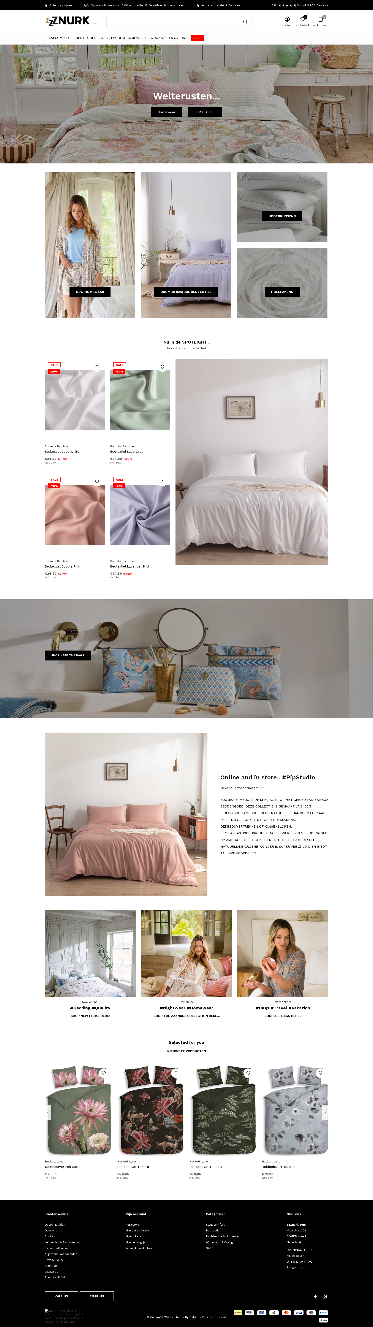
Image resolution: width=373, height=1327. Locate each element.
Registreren (133, 1224)
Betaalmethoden (56, 1248)
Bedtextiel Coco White (62, 452)
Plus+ (206, 1317)
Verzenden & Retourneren (62, 1242)
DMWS (194, 1317)
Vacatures (51, 1271)
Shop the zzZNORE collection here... (186, 1016)
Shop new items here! (90, 1016)
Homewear (166, 112)
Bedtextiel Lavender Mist (129, 566)
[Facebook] (315, 1296)
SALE (197, 38)
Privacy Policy (54, 1259)
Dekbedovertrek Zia (133, 1167)
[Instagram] (325, 1296)
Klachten (51, 1265)
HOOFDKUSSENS (282, 216)
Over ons (51, 1230)
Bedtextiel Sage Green (127, 452)
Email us (97, 1296)
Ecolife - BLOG (55, 1277)
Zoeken (245, 22)
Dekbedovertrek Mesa (63, 1167)
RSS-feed (219, 1317)
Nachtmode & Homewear (123, 38)
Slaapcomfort (58, 38)
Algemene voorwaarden (61, 1254)
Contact (50, 1236)
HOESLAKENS (282, 292)
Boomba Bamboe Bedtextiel (186, 292)
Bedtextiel (86, 38)
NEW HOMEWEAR (90, 292)
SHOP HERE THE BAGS (67, 655)
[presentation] (47, 1112)
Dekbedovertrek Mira (279, 1167)
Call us (61, 1296)
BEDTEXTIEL (205, 112)
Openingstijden (55, 1224)
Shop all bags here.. (282, 1016)
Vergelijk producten (138, 1248)
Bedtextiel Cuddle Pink (62, 566)
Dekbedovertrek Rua (205, 1167)
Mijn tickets (133, 1236)
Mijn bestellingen (137, 1230)
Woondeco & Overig (168, 38)
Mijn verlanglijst (136, 1242)
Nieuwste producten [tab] (186, 1051)
